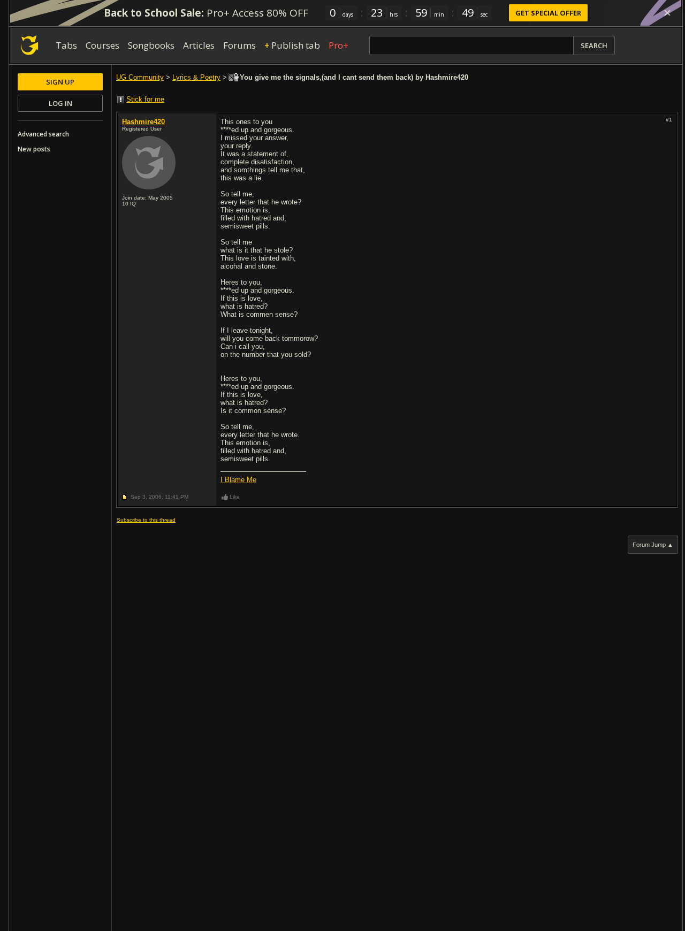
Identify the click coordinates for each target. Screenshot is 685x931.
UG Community (140, 77)
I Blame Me (238, 480)
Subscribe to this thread (146, 520)
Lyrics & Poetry (196, 77)
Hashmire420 (143, 122)
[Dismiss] (667, 12)
